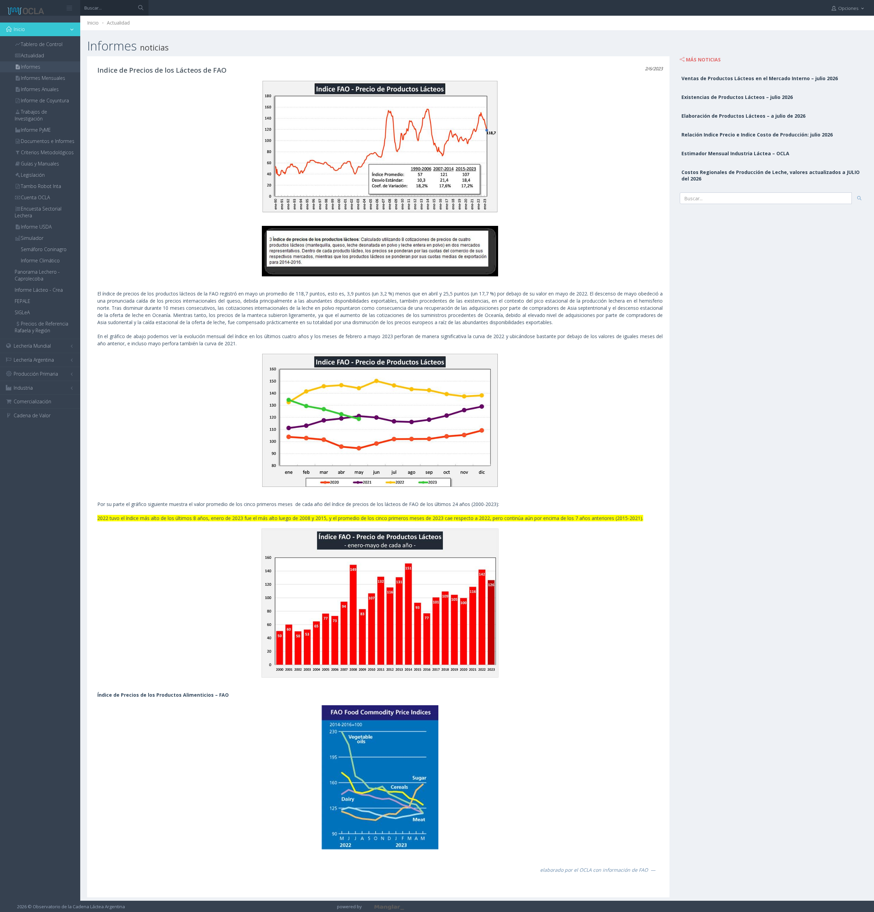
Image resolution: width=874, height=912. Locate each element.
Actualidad (118, 22)
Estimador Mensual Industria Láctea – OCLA (735, 153)
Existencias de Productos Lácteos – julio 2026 (737, 97)
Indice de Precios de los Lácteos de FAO (162, 70)
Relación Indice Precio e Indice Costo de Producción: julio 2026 (757, 134)
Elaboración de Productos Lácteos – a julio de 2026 (743, 116)
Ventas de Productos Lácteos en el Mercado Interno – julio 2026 (759, 78)
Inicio (93, 22)
